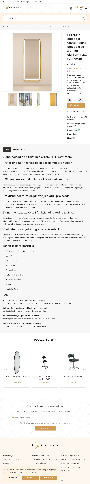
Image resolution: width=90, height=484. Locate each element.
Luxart (75, 134)
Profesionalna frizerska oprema (19, 27)
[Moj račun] (71, 8)
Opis (7, 149)
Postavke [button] (30, 478)
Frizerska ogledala (41, 27)
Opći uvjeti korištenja (11, 459)
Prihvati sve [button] (48, 478)
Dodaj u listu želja (77, 111)
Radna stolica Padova (73, 376)
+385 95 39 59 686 (12, 2)
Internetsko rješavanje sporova (45, 459)
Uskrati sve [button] (13, 478)
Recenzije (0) (19, 149)
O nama (6, 463)
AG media (60, 480)
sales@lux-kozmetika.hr (32, 2)
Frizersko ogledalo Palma (17, 376)
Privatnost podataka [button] (28, 472)
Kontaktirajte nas (39, 463)
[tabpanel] (17, 368)
